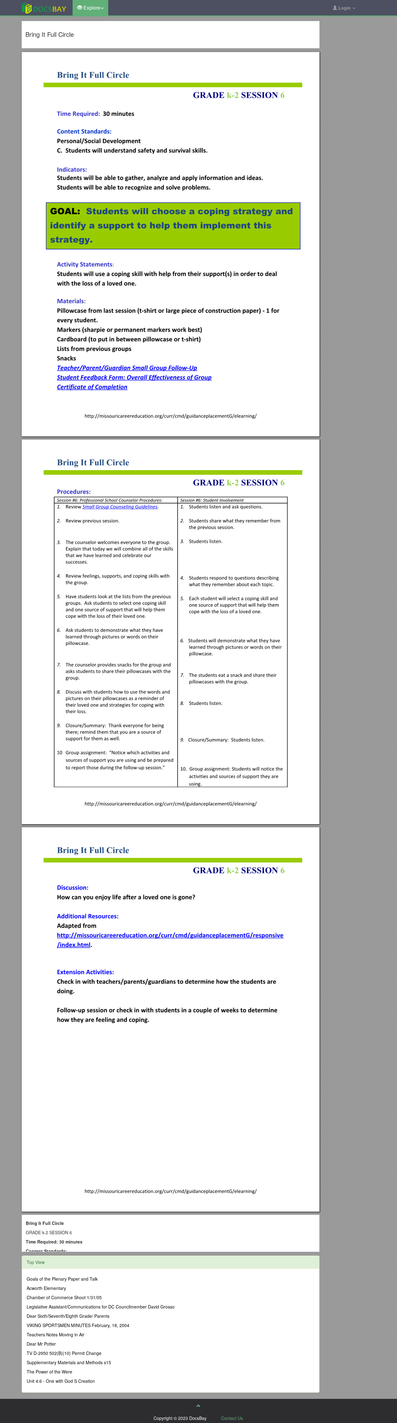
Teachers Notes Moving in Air (55, 1334)
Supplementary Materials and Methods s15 (69, 1362)
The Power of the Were (49, 1372)
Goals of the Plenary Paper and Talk (62, 1279)
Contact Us (232, 1418)
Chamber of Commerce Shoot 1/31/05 (64, 1297)
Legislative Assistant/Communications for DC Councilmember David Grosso (101, 1307)
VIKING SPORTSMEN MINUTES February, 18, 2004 (78, 1325)
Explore (91, 7)
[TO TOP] (198, 1406)
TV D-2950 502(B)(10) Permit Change (64, 1353)
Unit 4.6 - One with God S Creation (61, 1381)
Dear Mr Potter (41, 1344)
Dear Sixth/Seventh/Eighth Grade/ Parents (68, 1316)
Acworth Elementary (46, 1288)
